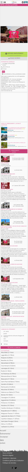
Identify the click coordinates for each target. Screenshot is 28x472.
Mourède (4, 352)
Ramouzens (5, 387)
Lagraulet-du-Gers (7, 416)
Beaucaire (4, 379)
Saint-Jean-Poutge (7, 421)
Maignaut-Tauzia (6, 413)
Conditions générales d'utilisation (13, 460)
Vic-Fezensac (5, 374)
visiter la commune (14, 347)
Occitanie (6, 341)
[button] (14, 54)
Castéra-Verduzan (7, 408)
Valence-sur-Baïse (7, 392)
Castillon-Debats (6, 419)
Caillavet (4, 427)
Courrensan (5, 366)
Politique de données (9, 463)
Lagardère (4, 355)
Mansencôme (5, 376)
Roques (3, 358)
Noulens (4, 405)
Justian (5, 333)
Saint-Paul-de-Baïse (7, 382)
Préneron (4, 403)
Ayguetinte (4, 400)
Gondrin (4, 384)
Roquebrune (5, 411)
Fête (3, 72)
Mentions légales (8, 455)
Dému (3, 424)
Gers (5, 339)
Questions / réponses (9, 458)
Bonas (3, 395)
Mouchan (4, 389)
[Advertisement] (14, 16)
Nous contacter (7, 453)
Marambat (4, 363)
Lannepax (4, 368)
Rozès (3, 371)
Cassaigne (4, 397)
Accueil (3, 430)
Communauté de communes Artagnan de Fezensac (14, 336)
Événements (5, 433)
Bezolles (4, 360)
